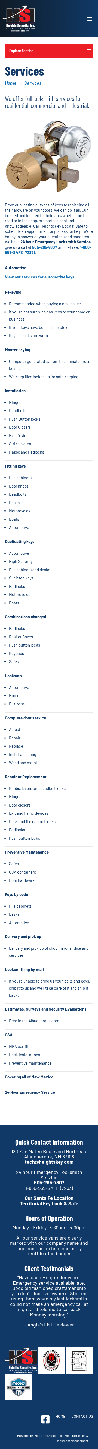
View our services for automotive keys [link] (39, 276)
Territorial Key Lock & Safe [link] (49, 1203)
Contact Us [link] (82, 1416)
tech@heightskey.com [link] (49, 1162)
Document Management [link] (72, 1440)
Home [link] (60, 1416)
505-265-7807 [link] (44, 247)
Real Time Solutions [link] (48, 1435)
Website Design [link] (74, 1435)
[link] (18, 18)
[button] (89, 18)
